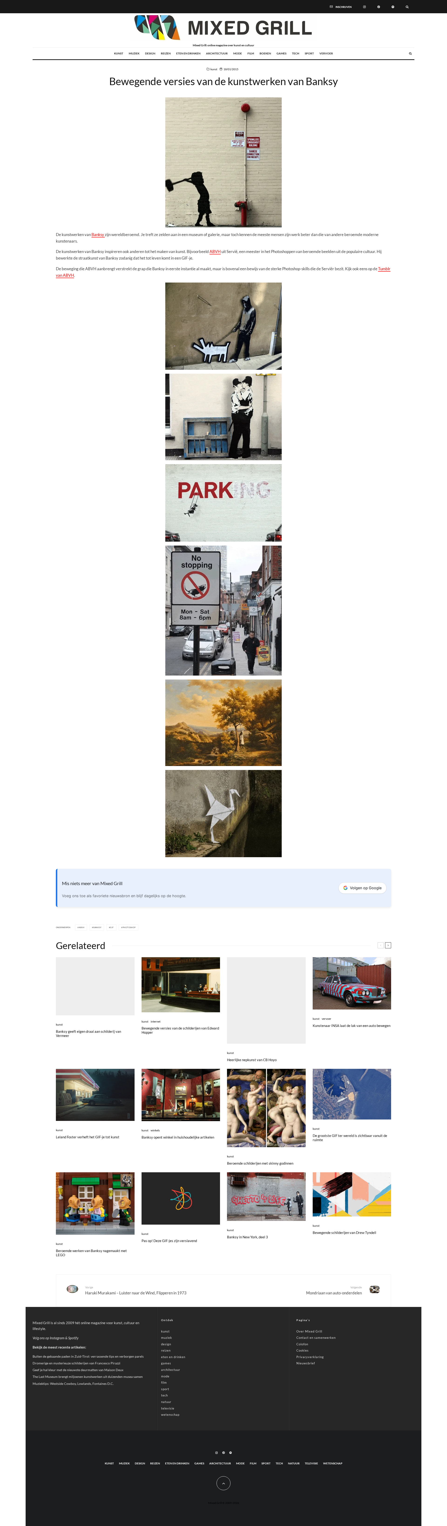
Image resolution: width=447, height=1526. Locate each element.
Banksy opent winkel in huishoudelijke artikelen (178, 1137)
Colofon (302, 1344)
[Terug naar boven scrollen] (223, 1483)
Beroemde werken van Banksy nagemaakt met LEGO (91, 1253)
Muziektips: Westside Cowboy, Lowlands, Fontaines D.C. (73, 1384)
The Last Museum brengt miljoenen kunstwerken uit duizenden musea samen (88, 1377)
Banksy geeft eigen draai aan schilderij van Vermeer (88, 1033)
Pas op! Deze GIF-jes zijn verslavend (169, 1241)
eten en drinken (188, 53)
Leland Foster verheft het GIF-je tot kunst (87, 1137)
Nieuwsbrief (305, 1363)
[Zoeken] (407, 6)
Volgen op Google (366, 888)
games (281, 53)
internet (155, 1021)
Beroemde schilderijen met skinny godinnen (260, 1163)
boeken (265, 53)
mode (237, 53)
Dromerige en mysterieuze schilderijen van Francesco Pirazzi (76, 1363)
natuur (166, 1402)
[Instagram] (364, 6)
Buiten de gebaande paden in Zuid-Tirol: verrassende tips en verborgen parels (88, 1356)
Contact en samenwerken (316, 1337)
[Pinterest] (379, 6)
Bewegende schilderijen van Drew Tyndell (344, 1232)
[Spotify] (393, 6)
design (150, 53)
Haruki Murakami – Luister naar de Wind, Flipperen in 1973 (135, 1290)
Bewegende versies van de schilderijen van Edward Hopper (180, 1030)
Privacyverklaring (310, 1357)
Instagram (57, 1338)
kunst (118, 53)
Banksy (98, 234)
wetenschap (170, 1414)
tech (295, 53)
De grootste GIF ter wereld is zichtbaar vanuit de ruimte (350, 1137)
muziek (134, 53)
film (250, 53)
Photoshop (129, 927)
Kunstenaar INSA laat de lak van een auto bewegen (351, 1025)
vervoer (326, 53)
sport (309, 53)
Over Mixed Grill (309, 1331)
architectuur (217, 53)
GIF (112, 927)
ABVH (215, 251)
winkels (155, 1130)
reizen (166, 53)
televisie (167, 1408)
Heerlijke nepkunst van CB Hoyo (252, 1060)
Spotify (73, 1338)
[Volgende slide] (388, 945)
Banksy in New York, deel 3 (247, 1237)
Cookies (302, 1350)
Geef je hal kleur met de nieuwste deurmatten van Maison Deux (78, 1370)
